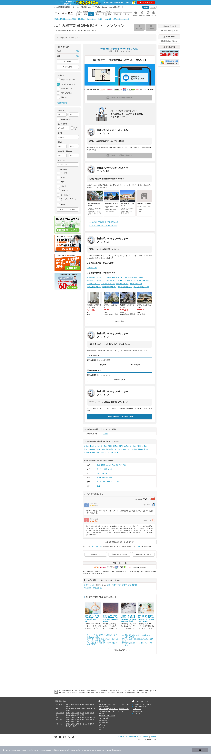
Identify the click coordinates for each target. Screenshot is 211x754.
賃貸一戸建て (126, 704)
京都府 (77, 717)
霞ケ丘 (99, 469)
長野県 (77, 713)
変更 (77, 51)
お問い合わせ (137, 709)
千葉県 (83, 708)
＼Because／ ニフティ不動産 (142, 704)
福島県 (68, 706)
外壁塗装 (101, 727)
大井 (120, 465)
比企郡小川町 (122, 284)
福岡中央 (109, 482)
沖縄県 (74, 726)
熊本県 (82, 724)
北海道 (68, 704)
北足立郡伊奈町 (144, 281)
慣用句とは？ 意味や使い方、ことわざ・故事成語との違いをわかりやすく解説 (146, 618)
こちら (139, 546)
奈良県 (87, 717)
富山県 (82, 713)
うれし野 (115, 465)
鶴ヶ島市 (111, 281)
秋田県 (87, 704)
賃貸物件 (135, 585)
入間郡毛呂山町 (108, 284)
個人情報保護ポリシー (133, 737)
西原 (110, 477)
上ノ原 (108, 465)
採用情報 (153, 737)
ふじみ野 (116, 482)
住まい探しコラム (104, 722)
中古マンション (124, 709)
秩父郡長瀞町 (136, 284)
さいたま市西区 (125, 287)
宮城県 (82, 704)
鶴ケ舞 (104, 473)
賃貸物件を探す (62, 103)
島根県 (82, 720)
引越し (101, 729)
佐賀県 (73, 724)
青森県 (73, 704)
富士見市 (121, 277)
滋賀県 (82, 717)
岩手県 (77, 704)
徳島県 (92, 720)
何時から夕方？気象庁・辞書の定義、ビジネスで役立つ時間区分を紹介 (110, 618)
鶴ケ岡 (99, 473)
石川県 (87, 713)
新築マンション (89, 585)
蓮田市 (143, 277)
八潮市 (110, 277)
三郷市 (132, 277)
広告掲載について (138, 711)
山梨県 (73, 713)
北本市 (101, 277)
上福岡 (105, 434)
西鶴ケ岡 (105, 477)
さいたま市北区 (141, 287)
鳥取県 (77, 720)
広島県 (68, 720)
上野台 (103, 465)
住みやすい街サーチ (105, 720)
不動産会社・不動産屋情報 (93, 588)
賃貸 (100, 704)
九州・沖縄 (59, 724)
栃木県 (93, 708)
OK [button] (200, 750)
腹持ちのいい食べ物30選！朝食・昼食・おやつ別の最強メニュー (93, 618)
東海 (57, 715)
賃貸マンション (106, 704)
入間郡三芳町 (93, 284)
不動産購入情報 (103, 706)
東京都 (68, 708)
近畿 (57, 717)
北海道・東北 (60, 704)
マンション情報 (103, 718)
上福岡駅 (92, 268)
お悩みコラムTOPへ (119, 650)
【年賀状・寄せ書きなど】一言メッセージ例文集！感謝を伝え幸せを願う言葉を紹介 (128, 618)
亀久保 (110, 469)
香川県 (68, 721)
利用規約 (146, 737)
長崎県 (77, 724)
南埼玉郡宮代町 (94, 287)
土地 (129, 585)
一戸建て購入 (103, 711)
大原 (124, 465)
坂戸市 (91, 281)
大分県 (87, 724)
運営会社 (121, 737)
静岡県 (77, 715)
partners (44, 750)
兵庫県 (73, 717)
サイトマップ (137, 713)
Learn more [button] (116, 750)
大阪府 (68, 717)
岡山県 (73, 720)
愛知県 (68, 715)
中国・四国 (59, 720)
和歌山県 (92, 717)
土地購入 (101, 713)
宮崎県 (92, 724)
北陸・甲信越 (60, 713)
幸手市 (101, 281)
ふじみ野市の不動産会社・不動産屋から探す (104, 222)
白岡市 (131, 281)
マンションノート (95, 546)
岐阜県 (73, 715)
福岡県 (68, 724)
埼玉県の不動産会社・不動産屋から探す (103, 226)
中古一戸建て (122, 585)
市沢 (98, 465)
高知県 (77, 721)
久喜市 (91, 277)
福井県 (92, 713)
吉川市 (122, 281)
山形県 (92, 704)
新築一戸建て (112, 585)
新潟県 (68, 713)
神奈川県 (73, 708)
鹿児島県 (68, 726)
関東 (57, 708)
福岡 (103, 482)
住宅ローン (102, 725)
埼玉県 (79, 708)
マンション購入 (103, 709)
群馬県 (68, 710)
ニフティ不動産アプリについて (142, 706)
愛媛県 (73, 721)
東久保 (99, 482)
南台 (98, 486)
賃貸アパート (117, 704)
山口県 (87, 720)
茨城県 (88, 708)
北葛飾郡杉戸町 (109, 287)
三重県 (82, 715)
